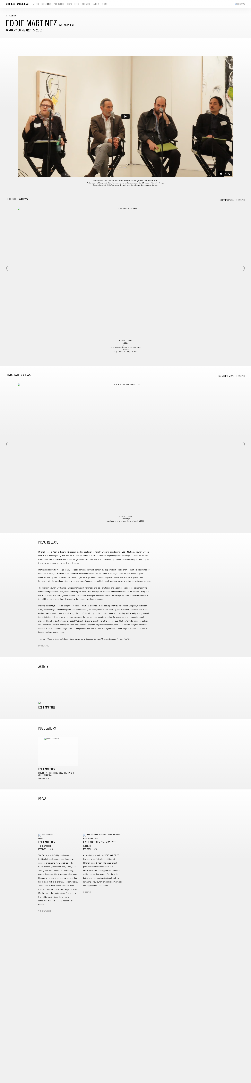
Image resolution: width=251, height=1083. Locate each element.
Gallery (96, 4)
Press (77, 4)
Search (105, 4)
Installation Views (226, 376)
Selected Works (227, 200)
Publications (59, 4)
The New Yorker (44, 911)
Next (244, 268)
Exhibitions (46, 4)
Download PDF (44, 646)
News (69, 4)
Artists (36, 4)
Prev (7, 268)
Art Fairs (86, 4)
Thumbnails (240, 200)
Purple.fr (87, 892)
